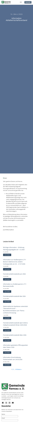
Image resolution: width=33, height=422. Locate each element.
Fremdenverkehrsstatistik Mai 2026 (14, 296)
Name (3, 414)
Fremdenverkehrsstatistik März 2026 (14, 335)
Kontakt (28, 2)
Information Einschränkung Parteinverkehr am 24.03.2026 (12, 358)
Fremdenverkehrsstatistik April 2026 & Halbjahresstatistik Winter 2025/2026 (15, 324)
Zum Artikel (7, 255)
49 (16, 369)
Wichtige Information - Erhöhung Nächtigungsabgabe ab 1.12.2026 (13, 248)
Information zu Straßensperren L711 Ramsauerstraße (14, 285)
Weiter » (19, 369)
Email (3, 418)
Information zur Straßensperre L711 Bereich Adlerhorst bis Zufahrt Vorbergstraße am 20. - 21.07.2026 (14, 262)
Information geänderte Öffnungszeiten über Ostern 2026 (15, 346)
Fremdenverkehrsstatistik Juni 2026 (14, 274)
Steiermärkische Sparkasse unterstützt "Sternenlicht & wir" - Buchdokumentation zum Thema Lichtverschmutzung (15, 309)
